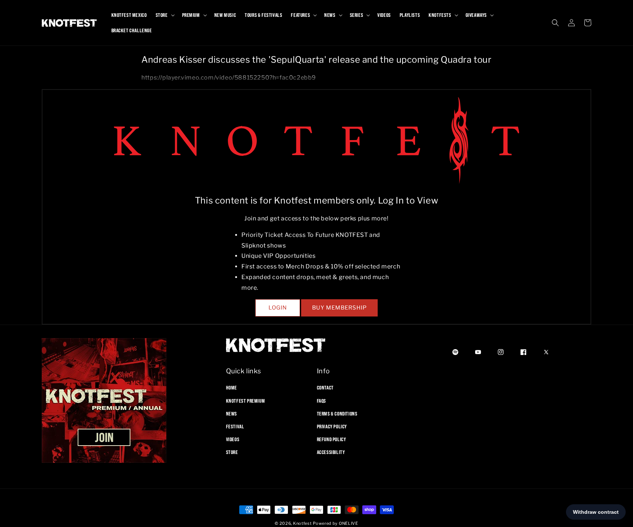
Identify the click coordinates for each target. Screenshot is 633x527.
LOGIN (278, 307)
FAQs (321, 400)
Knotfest (302, 523)
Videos (233, 439)
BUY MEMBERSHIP (339, 307)
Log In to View (408, 200)
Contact (325, 388)
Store (232, 452)
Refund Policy (331, 439)
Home (231, 388)
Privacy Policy (332, 426)
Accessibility (331, 452)
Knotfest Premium (245, 400)
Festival (235, 426)
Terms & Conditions (337, 413)
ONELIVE (348, 523)
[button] (164, 15)
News (231, 413)
